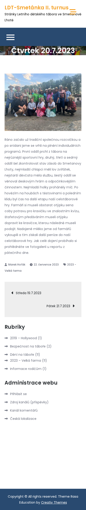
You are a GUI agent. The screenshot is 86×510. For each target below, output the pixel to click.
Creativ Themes (54, 502)
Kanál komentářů (24, 410)
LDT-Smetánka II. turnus (37, 7)
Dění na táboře (22, 354)
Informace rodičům (26, 368)
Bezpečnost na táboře (28, 346)
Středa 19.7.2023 (28, 293)
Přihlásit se (18, 394)
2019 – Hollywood (23, 338)
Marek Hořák (16, 264)
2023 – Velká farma (25, 360)
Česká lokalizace (23, 418)
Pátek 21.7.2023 (58, 306)
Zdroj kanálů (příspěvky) (29, 402)
